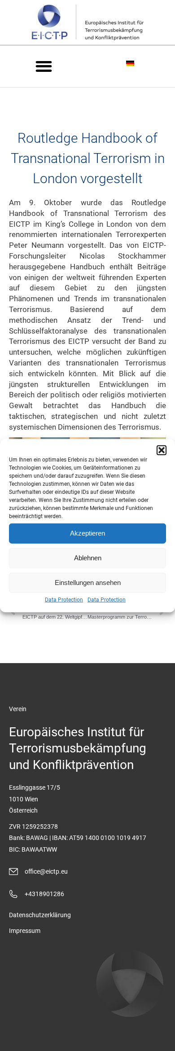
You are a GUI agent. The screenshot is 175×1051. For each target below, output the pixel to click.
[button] (161, 449)
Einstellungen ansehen (88, 582)
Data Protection (64, 599)
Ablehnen (87, 558)
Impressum (24, 930)
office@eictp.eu (46, 871)
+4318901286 (44, 893)
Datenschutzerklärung (40, 915)
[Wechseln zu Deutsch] (131, 63)
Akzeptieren (87, 533)
